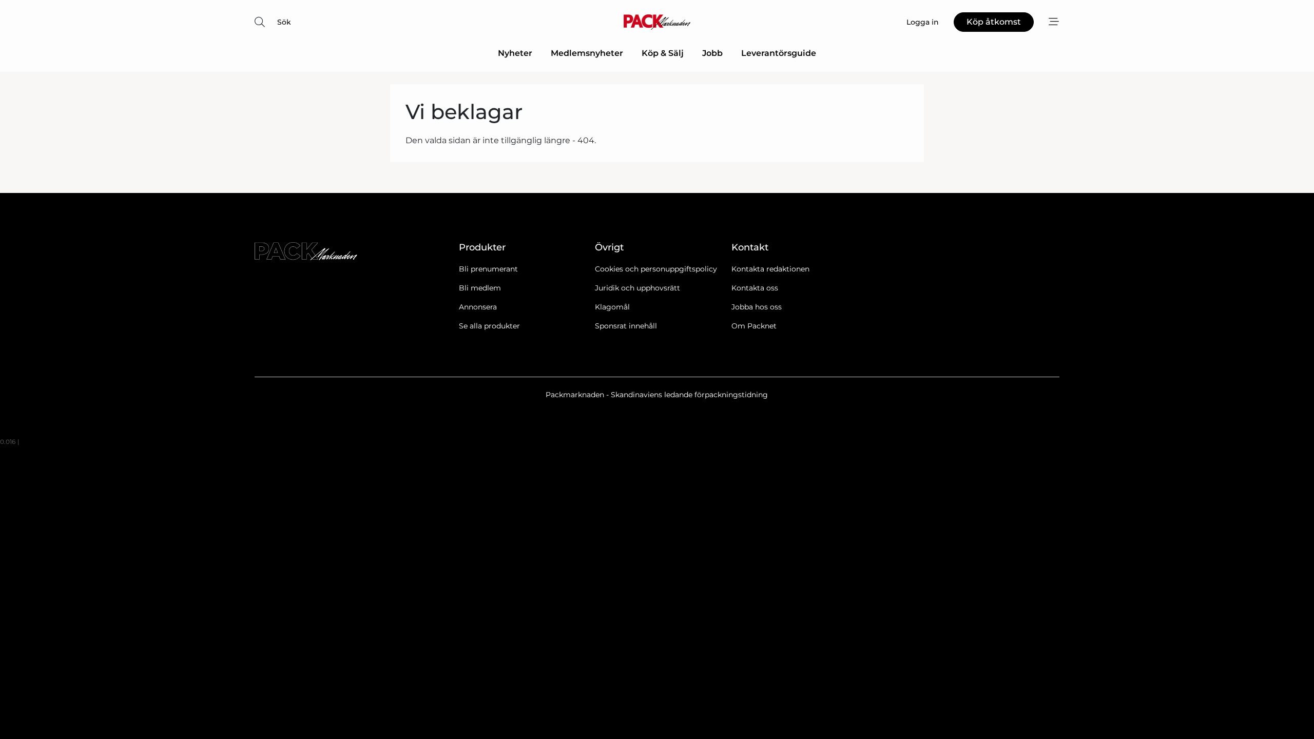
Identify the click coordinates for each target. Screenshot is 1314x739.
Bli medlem (480, 288)
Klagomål (612, 307)
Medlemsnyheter (587, 53)
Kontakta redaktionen (770, 269)
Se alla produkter (489, 325)
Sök (284, 22)
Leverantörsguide (778, 53)
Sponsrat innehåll (626, 325)
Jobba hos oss (756, 307)
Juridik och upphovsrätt (637, 288)
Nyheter (515, 53)
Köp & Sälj (663, 53)
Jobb (712, 53)
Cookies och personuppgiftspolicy (656, 269)
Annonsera (478, 307)
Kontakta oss (754, 288)
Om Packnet (754, 325)
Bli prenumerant (488, 269)
